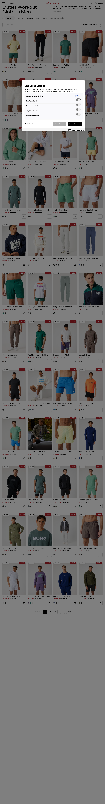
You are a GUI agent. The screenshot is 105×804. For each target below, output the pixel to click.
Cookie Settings (29, 123)
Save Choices (59, 124)
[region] (53, 105)
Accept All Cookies (74, 124)
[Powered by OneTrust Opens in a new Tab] (76, 129)
